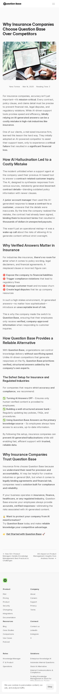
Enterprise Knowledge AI (40, 658)
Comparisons (8, 634)
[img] (12, 3)
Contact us (35, 626)
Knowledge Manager (12, 658)
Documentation (9, 617)
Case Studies (8, 630)
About (32, 594)
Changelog (7, 610)
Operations (7, 666)
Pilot (4, 594)
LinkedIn (33, 630)
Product (6, 602)
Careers (33, 598)
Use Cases (7, 638)
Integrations (8, 613)
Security (6, 606)
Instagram (34, 634)
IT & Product (8, 662)
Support (33, 602)
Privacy (33, 606)
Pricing (6, 598)
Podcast (6, 642)
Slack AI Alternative (38, 666)
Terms (33, 610)
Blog (4, 626)
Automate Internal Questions (42, 662)
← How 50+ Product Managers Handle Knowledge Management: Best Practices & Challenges (16, 557)
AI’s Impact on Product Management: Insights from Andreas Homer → (45, 556)
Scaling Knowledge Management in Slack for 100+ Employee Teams (41, 678)
